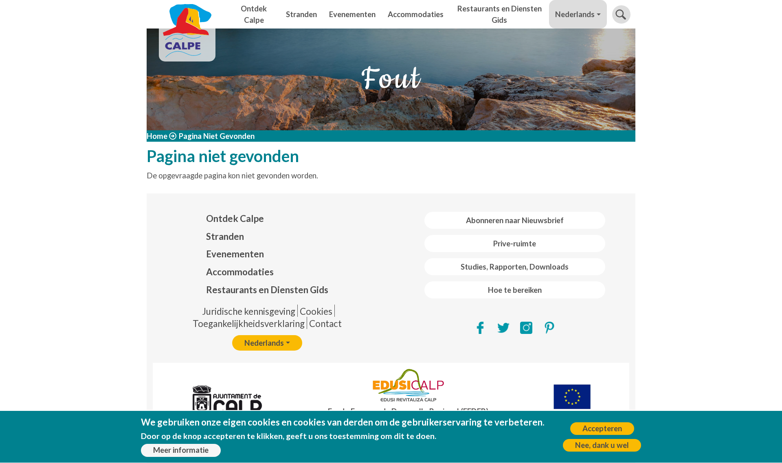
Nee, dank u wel (602, 445)
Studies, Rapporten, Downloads (515, 266)
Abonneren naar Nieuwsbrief (515, 220)
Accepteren (602, 428)
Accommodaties (416, 14)
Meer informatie (181, 450)
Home (157, 136)
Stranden (301, 14)
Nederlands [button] (575, 14)
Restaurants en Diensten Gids (499, 14)
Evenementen (352, 14)
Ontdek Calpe (254, 14)
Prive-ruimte (514, 243)
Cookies (316, 311)
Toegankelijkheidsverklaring (249, 323)
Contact (325, 323)
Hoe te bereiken (515, 289)
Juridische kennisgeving (248, 311)
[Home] (187, 14)
